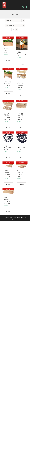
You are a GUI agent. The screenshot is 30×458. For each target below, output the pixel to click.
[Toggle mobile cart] (23, 7)
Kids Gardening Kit (21, 54)
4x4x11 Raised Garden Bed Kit (20, 85)
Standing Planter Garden (7, 83)
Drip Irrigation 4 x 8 (21, 147)
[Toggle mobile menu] (27, 7)
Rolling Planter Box (7, 50)
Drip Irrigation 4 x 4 (7, 147)
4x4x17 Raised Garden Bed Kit (7, 116)
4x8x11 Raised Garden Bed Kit (7, 173)
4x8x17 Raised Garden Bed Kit (20, 173)
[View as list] (16, 29)
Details (9, 60)
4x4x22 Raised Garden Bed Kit (20, 116)
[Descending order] (23, 20)
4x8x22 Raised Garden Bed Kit (7, 200)
